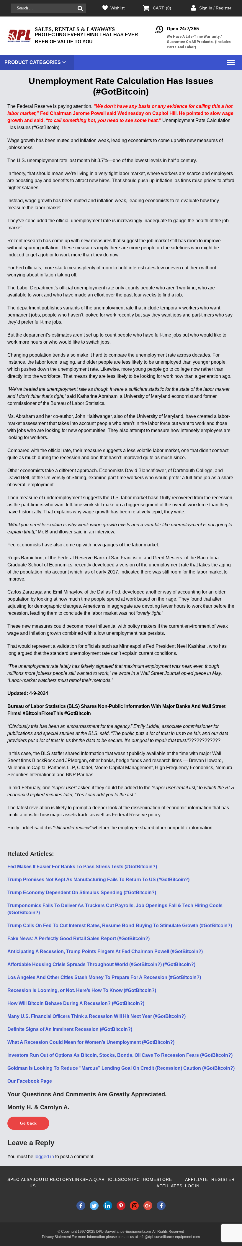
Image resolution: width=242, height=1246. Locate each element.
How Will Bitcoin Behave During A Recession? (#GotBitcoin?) (75, 1003)
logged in (44, 1156)
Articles (110, 1179)
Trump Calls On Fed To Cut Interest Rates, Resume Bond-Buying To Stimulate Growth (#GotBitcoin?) (119, 925)
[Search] (80, 8)
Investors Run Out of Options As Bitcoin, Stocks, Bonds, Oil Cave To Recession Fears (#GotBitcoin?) (120, 1055)
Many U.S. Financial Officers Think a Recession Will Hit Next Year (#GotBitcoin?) (96, 1016)
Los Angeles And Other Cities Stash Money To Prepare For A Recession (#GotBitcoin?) (104, 977)
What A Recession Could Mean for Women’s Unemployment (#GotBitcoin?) (90, 1042)
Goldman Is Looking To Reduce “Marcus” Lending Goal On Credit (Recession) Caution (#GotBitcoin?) (121, 1068)
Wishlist (117, 8)
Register (223, 1179)
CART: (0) (162, 8)
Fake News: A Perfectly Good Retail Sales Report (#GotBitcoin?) (78, 938)
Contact (132, 1179)
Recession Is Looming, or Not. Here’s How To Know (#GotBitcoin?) (81, 990)
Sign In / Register (215, 8)
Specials (18, 1179)
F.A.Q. (92, 1179)
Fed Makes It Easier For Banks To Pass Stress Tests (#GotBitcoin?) (82, 866)
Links (78, 1179)
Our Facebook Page (29, 1081)
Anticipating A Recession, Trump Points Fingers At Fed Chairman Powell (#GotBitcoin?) (105, 951)
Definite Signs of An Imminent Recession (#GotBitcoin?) (69, 1029)
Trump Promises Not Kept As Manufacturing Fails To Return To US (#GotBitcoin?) (98, 879)
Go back (28, 1123)
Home (149, 1179)
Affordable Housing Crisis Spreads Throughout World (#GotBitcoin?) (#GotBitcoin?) (101, 964)
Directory (58, 1179)
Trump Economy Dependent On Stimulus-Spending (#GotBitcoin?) (81, 892)
